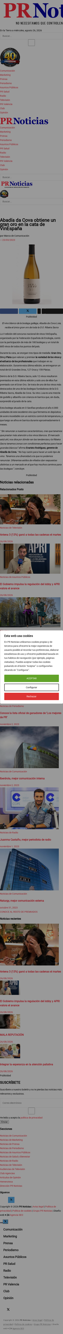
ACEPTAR (32, 678)
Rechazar (31, 696)
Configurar (31, 687)
